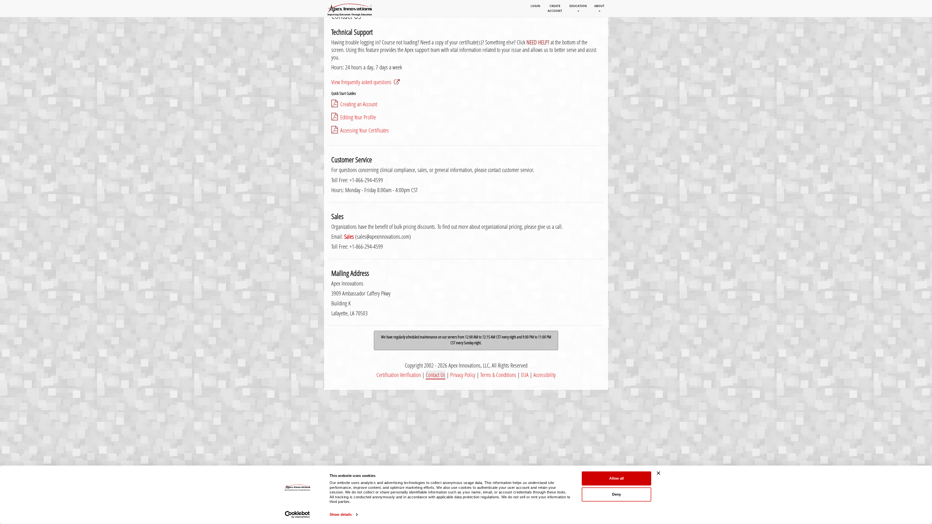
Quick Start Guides (343, 93)
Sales (349, 236)
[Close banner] (658, 473)
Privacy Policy (462, 375)
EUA (525, 375)
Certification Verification (398, 375)
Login (535, 6)
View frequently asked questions (361, 82)
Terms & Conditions (498, 375)
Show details (341, 514)
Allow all (616, 478)
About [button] (599, 6)
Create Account (555, 8)
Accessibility (544, 375)
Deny (616, 494)
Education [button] (578, 6)
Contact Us (435, 375)
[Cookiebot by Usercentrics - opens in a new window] (297, 514)
